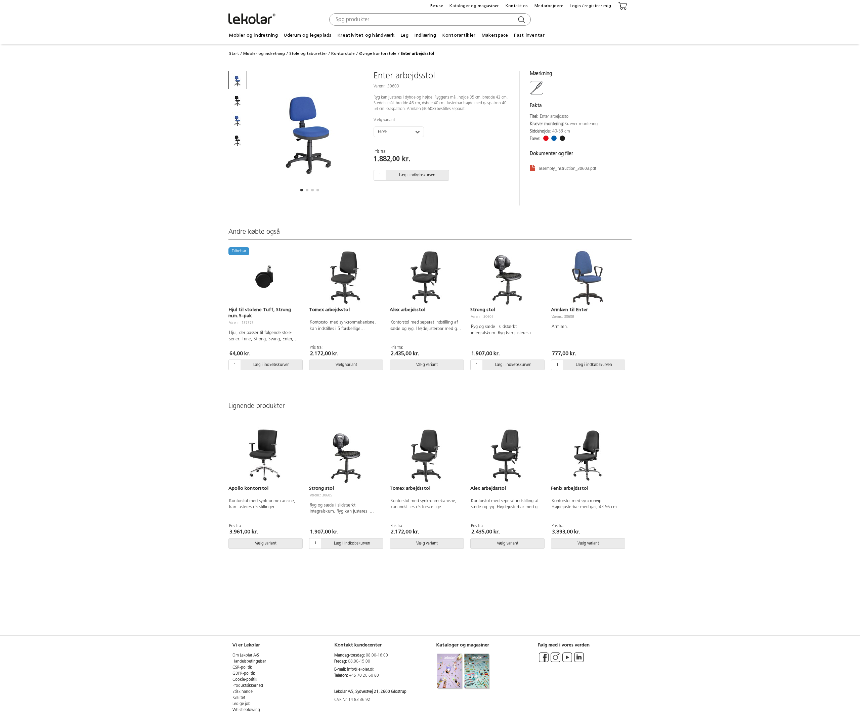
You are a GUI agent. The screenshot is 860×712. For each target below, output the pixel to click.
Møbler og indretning (264, 53)
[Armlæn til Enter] (587, 277)
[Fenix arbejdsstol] (587, 456)
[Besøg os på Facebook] (544, 660)
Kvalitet (238, 698)
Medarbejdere (548, 5)
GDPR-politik (243, 674)
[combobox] (429, 19)
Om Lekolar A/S (245, 655)
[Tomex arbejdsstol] (345, 277)
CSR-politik (242, 668)
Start (234, 53)
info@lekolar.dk (360, 670)
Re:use (436, 5)
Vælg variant (384, 120)
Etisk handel (243, 692)
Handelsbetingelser (249, 662)
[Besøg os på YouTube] (567, 660)
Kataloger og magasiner (474, 5)
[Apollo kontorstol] (264, 456)
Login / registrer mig (590, 5)
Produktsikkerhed (247, 686)
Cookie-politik (244, 680)
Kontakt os (517, 5)
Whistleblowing (246, 710)
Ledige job (241, 704)
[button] (301, 190)
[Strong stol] (506, 277)
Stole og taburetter (308, 53)
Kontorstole (343, 53)
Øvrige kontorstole (377, 53)
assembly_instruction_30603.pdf (567, 169)
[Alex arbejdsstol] (426, 277)
